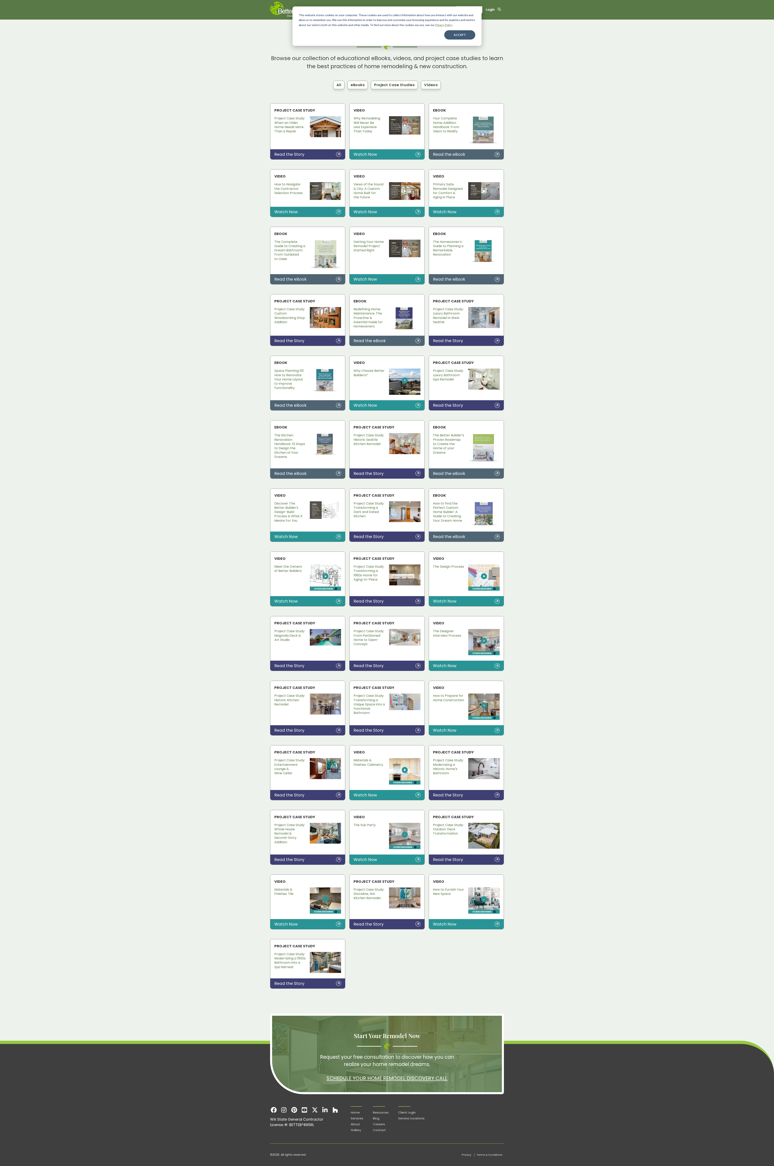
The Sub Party (365, 825)
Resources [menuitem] (381, 1112)
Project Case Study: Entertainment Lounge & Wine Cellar (289, 766)
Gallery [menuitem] (356, 1130)
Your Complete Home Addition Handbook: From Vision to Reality (446, 125)
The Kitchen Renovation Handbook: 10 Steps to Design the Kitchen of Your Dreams (289, 446)
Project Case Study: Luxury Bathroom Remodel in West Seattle (448, 315)
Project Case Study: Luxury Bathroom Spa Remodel (448, 375)
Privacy (467, 1155)
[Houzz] (335, 1109)
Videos (431, 84)
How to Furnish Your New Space (448, 891)
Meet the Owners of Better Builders (288, 568)
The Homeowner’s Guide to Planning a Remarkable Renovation (448, 248)
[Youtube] (304, 1109)
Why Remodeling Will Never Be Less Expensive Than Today (367, 125)
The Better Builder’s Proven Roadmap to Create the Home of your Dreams (448, 444)
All (338, 84)
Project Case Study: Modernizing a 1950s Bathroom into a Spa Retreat (290, 960)
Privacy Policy (443, 25)
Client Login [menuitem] (407, 1112)
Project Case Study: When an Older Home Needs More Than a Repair (289, 125)
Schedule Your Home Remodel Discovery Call (387, 1078)
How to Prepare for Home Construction (448, 697)
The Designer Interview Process (447, 633)
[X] (314, 1109)
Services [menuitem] (357, 1118)
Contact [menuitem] (379, 1130)
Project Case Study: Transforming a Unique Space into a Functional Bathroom (369, 704)
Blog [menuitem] (376, 1118)
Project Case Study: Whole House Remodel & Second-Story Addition (289, 833)
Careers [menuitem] (379, 1124)
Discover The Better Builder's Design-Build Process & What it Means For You (288, 512)
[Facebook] (273, 1109)
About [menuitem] (355, 1124)
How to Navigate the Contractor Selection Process (288, 188)
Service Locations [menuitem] (411, 1118)
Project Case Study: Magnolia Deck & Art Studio (289, 635)
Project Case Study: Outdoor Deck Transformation (448, 829)
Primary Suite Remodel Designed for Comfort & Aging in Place (448, 191)
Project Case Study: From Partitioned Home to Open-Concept (369, 637)
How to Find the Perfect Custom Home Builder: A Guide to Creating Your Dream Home (447, 512)
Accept (460, 35)
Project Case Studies (394, 84)
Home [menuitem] (355, 1112)
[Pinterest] (294, 1109)
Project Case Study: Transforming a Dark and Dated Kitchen (369, 510)
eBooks (358, 84)
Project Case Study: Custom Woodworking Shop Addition (289, 315)
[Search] (499, 9)
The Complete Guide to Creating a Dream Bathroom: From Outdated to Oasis (289, 250)
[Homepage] (292, 10)
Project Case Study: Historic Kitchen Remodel (289, 700)
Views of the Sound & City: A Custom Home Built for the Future (368, 191)
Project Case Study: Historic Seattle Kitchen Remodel (369, 439)
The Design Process (448, 566)
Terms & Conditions (489, 1155)
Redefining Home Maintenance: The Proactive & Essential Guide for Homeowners (368, 318)
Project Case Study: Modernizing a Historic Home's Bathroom (448, 766)
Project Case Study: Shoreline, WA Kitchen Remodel (369, 894)
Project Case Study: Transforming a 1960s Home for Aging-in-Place (369, 573)
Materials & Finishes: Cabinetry (368, 762)
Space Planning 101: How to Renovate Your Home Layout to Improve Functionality (289, 379)
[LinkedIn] (325, 1109)
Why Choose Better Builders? (369, 372)
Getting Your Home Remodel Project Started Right (369, 246)
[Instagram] (283, 1109)
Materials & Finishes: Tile (283, 891)
